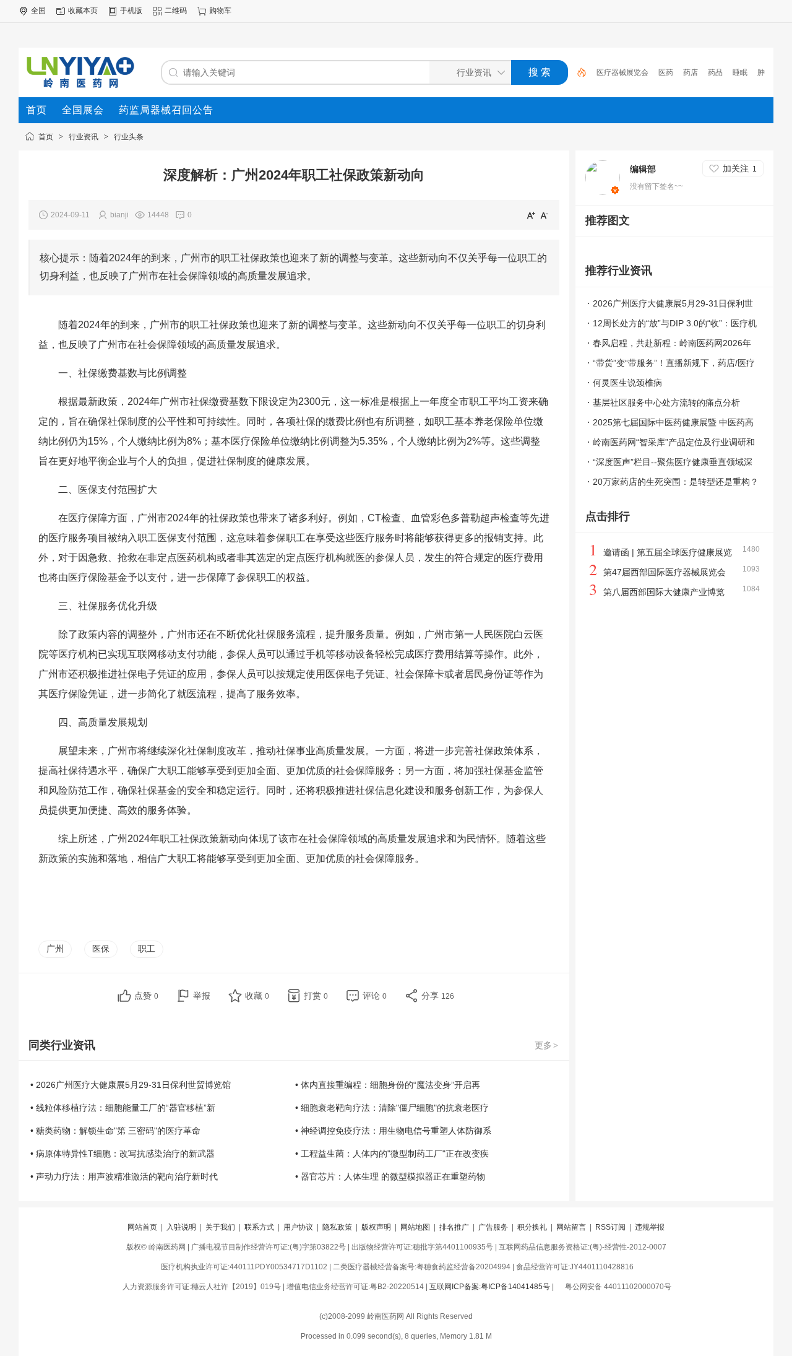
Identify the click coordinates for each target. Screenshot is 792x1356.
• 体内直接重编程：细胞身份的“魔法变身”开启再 (387, 1085)
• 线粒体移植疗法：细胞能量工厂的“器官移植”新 (122, 1108)
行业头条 (129, 137)
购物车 (220, 10)
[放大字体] (531, 215)
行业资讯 (83, 137)
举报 (201, 996)
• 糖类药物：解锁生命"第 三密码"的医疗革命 (115, 1131)
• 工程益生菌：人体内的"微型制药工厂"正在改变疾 (392, 1153)
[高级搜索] (577, 72)
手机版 (131, 10)
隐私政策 (337, 1227)
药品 (715, 72)
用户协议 (298, 1227)
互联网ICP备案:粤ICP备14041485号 (489, 1286)
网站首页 (142, 1227)
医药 (665, 72)
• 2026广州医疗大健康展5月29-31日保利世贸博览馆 (130, 1085)
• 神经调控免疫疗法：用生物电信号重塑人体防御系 (393, 1131)
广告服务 (493, 1227)
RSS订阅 (610, 1227)
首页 (45, 137)
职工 (146, 949)
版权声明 (376, 1227)
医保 (101, 949)
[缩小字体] (544, 215)
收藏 (257, 996)
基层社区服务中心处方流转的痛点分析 (666, 402)
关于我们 (220, 1227)
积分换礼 (532, 1227)
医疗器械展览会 (622, 72)
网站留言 (571, 1227)
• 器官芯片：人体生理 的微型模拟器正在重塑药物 (390, 1176)
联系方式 (259, 1227)
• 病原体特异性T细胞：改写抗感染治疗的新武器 (122, 1153)
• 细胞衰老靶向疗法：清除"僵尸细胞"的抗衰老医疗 (392, 1108)
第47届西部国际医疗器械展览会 (664, 572)
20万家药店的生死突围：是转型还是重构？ (676, 482)
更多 (546, 1045)
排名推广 (454, 1227)
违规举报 (650, 1227)
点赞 (146, 996)
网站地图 (415, 1227)
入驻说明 (181, 1227)
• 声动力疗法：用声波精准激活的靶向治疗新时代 (124, 1176)
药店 (690, 72)
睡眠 (740, 72)
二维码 (176, 10)
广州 (55, 949)
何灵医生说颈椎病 (627, 383)
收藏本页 (83, 10)
